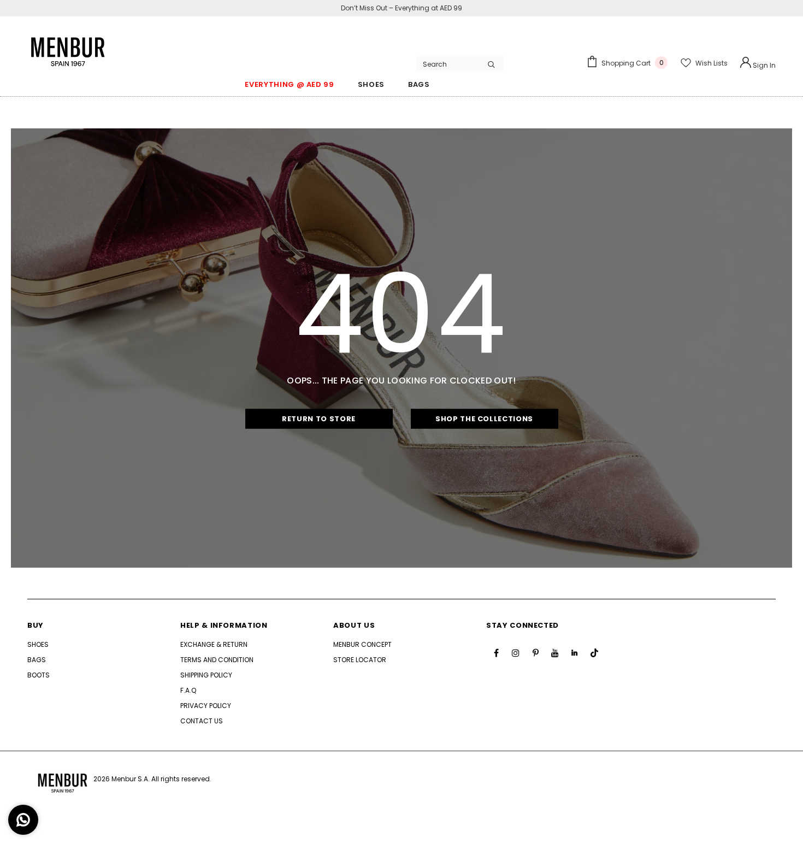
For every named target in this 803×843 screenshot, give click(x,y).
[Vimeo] (574, 653)
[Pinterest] (535, 653)
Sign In (763, 65)
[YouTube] (555, 653)
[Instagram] (516, 653)
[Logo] (68, 46)
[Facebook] (496, 653)
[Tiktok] (594, 653)
